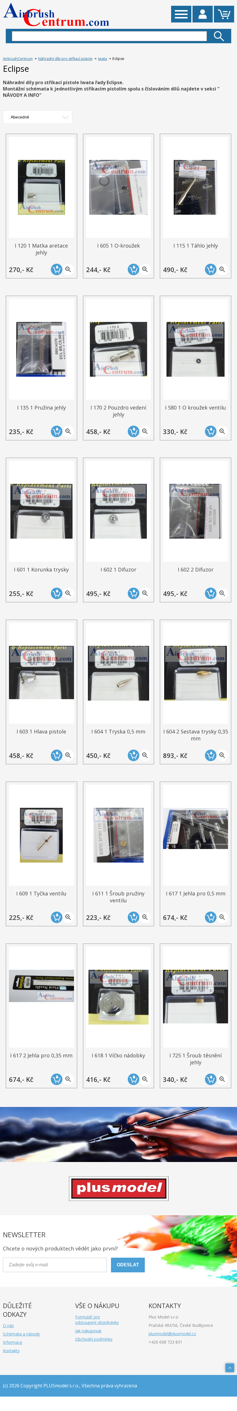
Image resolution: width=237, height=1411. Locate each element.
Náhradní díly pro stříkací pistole (65, 58)
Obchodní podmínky (93, 1339)
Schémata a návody (21, 1334)
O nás (8, 1325)
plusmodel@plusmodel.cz (172, 1333)
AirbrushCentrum (18, 58)
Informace (12, 1342)
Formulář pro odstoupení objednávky (97, 1319)
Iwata (102, 58)
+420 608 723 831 (165, 1342)
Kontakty (11, 1350)
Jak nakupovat (88, 1330)
